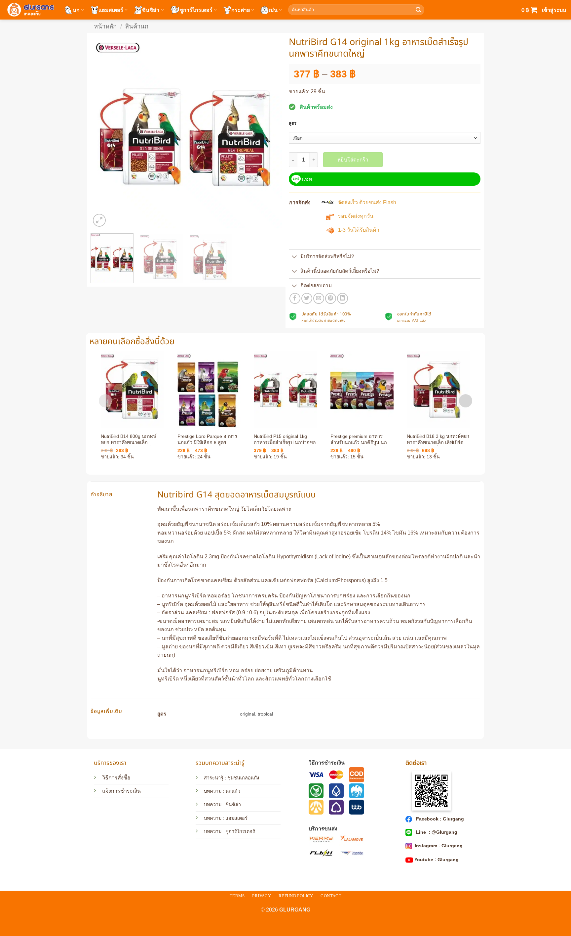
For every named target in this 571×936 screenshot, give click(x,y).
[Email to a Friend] (318, 298)
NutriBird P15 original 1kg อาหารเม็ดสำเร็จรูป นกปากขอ (285, 439)
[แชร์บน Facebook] (294, 298)
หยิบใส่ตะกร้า (353, 160)
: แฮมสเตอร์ (234, 818)
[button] (529, 10)
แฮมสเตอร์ (110, 10)
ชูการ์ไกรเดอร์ (195, 10)
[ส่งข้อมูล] (418, 10)
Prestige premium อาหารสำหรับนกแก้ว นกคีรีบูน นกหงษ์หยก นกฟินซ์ (358, 439)
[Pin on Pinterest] (330, 298)
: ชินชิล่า (231, 804)
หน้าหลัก (105, 26)
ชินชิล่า (150, 10)
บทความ (212, 804)
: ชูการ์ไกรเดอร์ (238, 831)
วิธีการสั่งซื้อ (116, 777)
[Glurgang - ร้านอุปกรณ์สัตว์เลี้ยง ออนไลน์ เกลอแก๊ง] (30, 10)
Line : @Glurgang (436, 832)
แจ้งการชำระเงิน (121, 791)
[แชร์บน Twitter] (306, 298)
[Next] (270, 132)
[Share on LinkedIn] (342, 298)
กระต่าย (240, 10)
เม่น (273, 10)
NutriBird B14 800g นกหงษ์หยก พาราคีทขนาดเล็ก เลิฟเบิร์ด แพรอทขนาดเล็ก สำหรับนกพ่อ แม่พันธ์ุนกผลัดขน (130, 439)
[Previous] (103, 132)
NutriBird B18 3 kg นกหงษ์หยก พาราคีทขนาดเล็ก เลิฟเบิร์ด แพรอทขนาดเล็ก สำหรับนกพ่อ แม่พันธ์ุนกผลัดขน (438, 439)
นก (76, 10)
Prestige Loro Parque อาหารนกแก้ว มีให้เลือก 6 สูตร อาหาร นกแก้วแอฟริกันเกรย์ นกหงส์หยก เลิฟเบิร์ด (207, 439)
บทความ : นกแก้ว (222, 791)
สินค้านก (136, 26)
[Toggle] (294, 257)
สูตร (292, 123)
